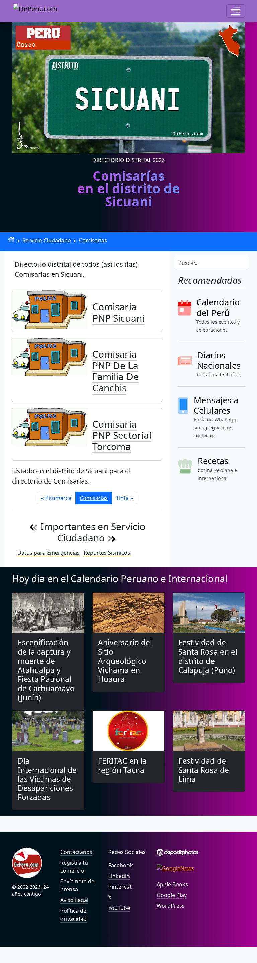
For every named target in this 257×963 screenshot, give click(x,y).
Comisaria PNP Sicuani (118, 312)
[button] (235, 11)
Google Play (172, 895)
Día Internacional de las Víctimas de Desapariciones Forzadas (47, 779)
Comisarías (93, 240)
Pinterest (120, 886)
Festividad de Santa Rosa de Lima (203, 770)
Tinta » (124, 498)
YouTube (119, 908)
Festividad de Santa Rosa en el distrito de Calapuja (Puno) (207, 656)
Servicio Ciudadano (46, 240)
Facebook (120, 865)
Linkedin (119, 876)
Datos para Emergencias (48, 552)
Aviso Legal (74, 900)
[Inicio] (11, 239)
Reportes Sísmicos (107, 552)
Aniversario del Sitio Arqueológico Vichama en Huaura (125, 660)
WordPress (171, 905)
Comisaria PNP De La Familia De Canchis (115, 371)
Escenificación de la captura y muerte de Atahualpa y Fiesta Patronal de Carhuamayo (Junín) (46, 669)
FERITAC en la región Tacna (122, 765)
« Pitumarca (56, 498)
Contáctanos (76, 852)
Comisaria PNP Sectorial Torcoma (121, 435)
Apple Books (172, 884)
